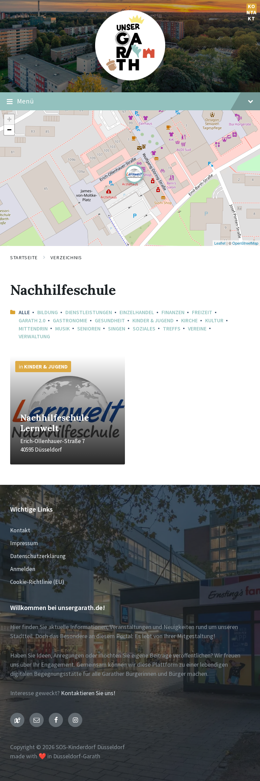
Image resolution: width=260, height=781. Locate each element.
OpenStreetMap (245, 243)
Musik (62, 328)
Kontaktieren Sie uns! (88, 693)
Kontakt (251, 8)
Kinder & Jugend (153, 320)
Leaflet (219, 243)
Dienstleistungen (88, 312)
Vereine (197, 328)
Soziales (144, 328)
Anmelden (22, 569)
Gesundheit (110, 320)
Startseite (24, 257)
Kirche (189, 320)
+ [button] (9, 119)
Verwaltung (34, 336)
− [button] (9, 130)
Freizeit (202, 312)
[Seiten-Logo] (130, 78)
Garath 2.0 (32, 320)
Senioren (89, 328)
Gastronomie (70, 320)
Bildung (47, 312)
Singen (116, 328)
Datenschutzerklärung (38, 556)
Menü (25, 101)
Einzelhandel (137, 312)
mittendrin (33, 328)
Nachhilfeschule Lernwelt (54, 423)
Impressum (24, 543)
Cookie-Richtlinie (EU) (37, 582)
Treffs (171, 328)
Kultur (214, 320)
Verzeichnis (66, 257)
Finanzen (173, 312)
